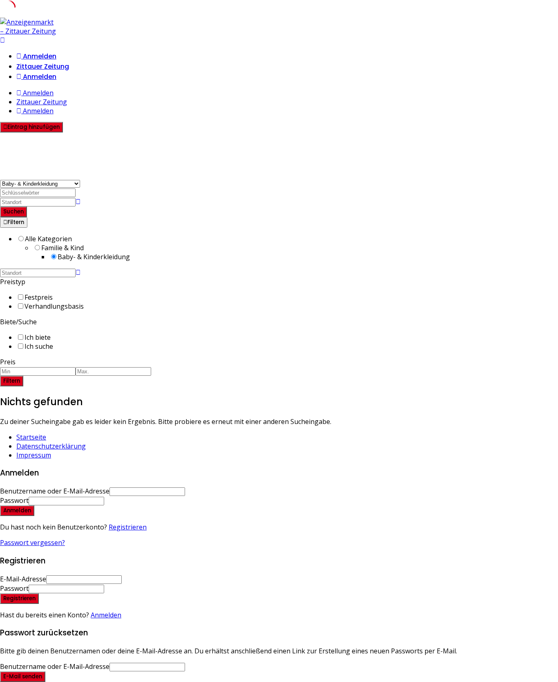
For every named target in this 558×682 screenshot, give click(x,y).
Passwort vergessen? (32, 542)
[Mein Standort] (78, 201)
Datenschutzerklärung (51, 446)
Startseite (31, 437)
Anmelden (106, 614)
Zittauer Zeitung (42, 66)
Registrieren (128, 527)
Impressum (33, 455)
